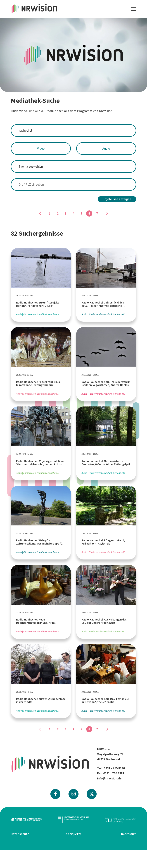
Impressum (128, 834)
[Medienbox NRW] (26, 819)
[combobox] (73, 130)
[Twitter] (91, 794)
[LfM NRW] (73, 819)
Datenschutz (20, 834)
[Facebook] (55, 794)
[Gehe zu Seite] (40, 213)
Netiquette (74, 834)
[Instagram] (74, 794)
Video (41, 148)
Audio (106, 148)
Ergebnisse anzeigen (117, 199)
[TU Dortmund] (120, 819)
